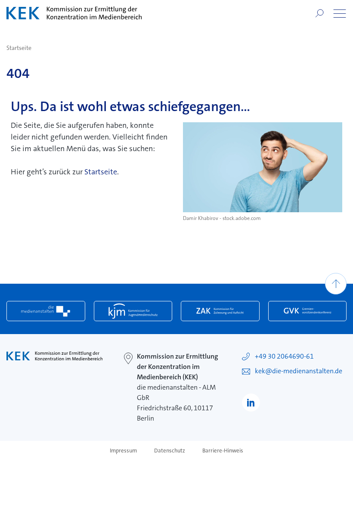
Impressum (123, 450)
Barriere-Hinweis (222, 450)
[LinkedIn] (251, 402)
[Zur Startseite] (74, 12)
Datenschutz (169, 450)
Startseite (18, 48)
